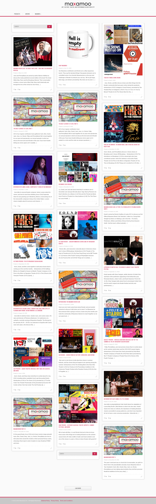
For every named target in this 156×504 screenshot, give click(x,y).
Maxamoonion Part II (110, 457)
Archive (27, 14)
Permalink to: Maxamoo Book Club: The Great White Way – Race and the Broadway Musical (51, 89)
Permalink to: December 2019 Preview (96, 203)
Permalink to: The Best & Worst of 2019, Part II (96, 145)
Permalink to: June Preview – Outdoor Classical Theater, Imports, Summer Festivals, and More (96, 444)
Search (17, 26)
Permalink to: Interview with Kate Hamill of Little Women (141, 418)
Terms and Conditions (66, 500)
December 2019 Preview (65, 184)
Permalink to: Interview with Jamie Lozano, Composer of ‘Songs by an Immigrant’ (51, 206)
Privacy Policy (55, 500)
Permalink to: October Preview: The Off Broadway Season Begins (51, 280)
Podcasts (17, 14)
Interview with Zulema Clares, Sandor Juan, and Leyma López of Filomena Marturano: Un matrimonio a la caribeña (31, 309)
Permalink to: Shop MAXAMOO (96, 85)
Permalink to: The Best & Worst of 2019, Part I (51, 148)
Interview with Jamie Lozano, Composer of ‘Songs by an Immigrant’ (32, 187)
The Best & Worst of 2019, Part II (68, 124)
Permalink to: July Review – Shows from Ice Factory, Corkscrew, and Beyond (96, 376)
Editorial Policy (45, 500)
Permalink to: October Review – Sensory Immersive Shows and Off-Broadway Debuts (96, 263)
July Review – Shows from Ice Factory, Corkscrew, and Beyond (76, 355)
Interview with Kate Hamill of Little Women (116, 399)
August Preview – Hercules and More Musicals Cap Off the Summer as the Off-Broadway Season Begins (121, 341)
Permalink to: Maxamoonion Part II (141, 476)
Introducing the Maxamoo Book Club (69, 302)
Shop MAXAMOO (63, 65)
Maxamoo (38, 14)
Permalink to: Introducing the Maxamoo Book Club (96, 321)
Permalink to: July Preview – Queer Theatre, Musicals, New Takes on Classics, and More (51, 390)
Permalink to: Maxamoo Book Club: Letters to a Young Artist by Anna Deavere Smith (141, 228)
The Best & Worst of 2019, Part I (22, 128)
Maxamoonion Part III (19, 429)
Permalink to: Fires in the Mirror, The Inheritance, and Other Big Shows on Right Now (141, 168)
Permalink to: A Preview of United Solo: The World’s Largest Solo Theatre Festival (141, 290)
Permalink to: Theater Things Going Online (141, 97)
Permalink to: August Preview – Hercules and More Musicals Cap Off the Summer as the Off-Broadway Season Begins (141, 363)
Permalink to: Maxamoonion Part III (51, 448)
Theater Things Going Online (112, 78)
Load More (78, 488)
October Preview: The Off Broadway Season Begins (28, 261)
